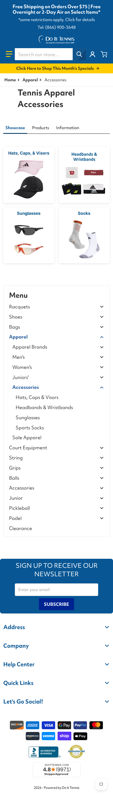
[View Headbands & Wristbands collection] (84, 175)
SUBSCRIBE (56, 604)
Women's (22, 367)
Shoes (15, 317)
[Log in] (92, 54)
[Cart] (104, 54)
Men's (18, 357)
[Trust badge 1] (44, 752)
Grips (15, 468)
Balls (14, 478)
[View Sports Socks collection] (84, 235)
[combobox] (50, 54)
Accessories (25, 387)
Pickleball (19, 508)
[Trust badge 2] (76, 752)
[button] (9, 54)
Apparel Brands (29, 347)
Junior (16, 498)
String (16, 458)
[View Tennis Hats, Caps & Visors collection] (28, 175)
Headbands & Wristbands (44, 407)
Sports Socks (30, 427)
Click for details (80, 19)
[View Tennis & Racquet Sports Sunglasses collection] (28, 235)
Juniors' (20, 377)
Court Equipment (28, 448)
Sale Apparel (26, 437)
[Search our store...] (79, 54)
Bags (14, 327)
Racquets (19, 307)
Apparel (30, 80)
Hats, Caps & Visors (37, 397)
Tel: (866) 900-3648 (57, 27)
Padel (15, 518)
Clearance (20, 528)
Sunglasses (28, 417)
